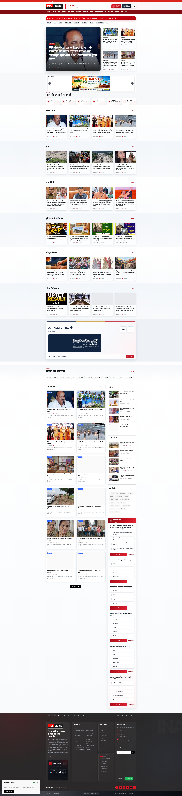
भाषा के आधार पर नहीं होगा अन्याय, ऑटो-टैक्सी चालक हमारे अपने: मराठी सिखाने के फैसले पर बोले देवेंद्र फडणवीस (79, 202)
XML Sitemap (104, 771)
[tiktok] (134, 787)
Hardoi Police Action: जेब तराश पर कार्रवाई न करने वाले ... (90, 475)
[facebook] (116, 787)
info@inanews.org (123, 736)
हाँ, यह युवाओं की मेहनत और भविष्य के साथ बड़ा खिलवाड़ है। (122, 533)
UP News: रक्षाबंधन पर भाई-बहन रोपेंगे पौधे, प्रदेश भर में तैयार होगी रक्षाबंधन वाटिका (110, 41)
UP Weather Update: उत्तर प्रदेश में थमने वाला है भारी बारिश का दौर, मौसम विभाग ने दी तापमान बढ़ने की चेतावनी (125, 130)
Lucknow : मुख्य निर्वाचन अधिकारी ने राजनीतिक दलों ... (127, 476)
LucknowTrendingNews (115, 505)
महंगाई (114, 654)
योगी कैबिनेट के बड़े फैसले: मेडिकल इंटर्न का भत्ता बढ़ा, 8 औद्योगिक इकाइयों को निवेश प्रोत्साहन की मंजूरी (102, 308)
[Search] (134, 6)
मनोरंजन (91, 11)
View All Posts (101, 387)
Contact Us (88, 749)
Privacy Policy (104, 761)
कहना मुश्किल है (116, 576)
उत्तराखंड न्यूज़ (97, 377)
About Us (122, 1)
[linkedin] (127, 787)
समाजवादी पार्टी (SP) (117, 687)
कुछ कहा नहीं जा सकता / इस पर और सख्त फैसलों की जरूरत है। (123, 549)
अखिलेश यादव (115, 623)
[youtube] (131, 787)
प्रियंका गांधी (115, 631)
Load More (74, 587)
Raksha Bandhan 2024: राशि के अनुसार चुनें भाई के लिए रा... (59, 571)
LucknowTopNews (114, 499)
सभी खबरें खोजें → (132, 371)
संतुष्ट (114, 595)
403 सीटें (54, 356)
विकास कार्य (115, 666)
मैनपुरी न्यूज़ (130, 377)
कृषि (122, 11)
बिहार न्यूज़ (74, 377)
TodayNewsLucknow (121, 502)
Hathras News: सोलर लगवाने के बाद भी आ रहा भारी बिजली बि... (59, 539)
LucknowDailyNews (124, 499)
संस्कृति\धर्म (85, 11)
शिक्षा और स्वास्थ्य (116, 662)
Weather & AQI (89, 733)
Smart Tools (118, 716)
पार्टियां (59, 356)
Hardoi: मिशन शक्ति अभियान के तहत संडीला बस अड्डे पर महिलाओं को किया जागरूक (84, 18)
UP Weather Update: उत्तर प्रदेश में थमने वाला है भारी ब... (90, 442)
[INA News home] (54, 6)
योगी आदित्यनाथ (116, 619)
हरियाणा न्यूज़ (106, 377)
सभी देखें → (133, 111)
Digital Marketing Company (90, 746)
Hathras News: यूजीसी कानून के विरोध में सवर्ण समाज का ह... (90, 539)
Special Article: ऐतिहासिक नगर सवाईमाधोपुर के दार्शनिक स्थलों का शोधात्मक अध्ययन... (124, 238)
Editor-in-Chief (89, 728)
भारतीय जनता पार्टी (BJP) (118, 683)
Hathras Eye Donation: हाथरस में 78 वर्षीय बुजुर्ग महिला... (89, 507)
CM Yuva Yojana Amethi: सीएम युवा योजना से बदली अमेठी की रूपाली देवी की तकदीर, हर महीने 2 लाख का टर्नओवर (102, 130)
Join (133, 752)
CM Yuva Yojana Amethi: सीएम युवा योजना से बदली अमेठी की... (60, 442)
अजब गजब (117, 11)
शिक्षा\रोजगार (78, 11)
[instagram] (124, 787)
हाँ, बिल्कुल (115, 564)
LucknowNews (118, 496)
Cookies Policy (104, 766)
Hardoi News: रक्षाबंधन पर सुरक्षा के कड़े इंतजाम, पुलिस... (58, 507)
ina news (130, 493)
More (126, 11)
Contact (134, 1)
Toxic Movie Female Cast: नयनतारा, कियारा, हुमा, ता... (126, 417)
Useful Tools (77, 733)
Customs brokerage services (79, 750)
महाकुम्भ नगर (122, 377)
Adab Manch (78, 742)
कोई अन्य (114, 636)
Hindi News (112, 508)
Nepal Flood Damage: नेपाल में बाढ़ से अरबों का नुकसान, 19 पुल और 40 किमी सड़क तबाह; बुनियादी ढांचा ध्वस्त (102, 166)
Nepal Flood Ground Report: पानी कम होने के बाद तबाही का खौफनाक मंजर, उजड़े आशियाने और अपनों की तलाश (79, 166)
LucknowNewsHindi (122, 508)
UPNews (126, 496)
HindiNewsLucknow (114, 511)
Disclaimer (103, 763)
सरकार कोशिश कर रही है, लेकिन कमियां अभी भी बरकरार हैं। (122, 543)
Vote (119, 554)
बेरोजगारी (114, 650)
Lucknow (112, 502)
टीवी (68, 377)
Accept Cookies (8, 791)
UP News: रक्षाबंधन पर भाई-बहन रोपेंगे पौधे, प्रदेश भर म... (90, 410)
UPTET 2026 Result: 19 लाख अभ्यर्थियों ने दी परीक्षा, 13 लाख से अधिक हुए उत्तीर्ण (55, 308)
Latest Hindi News (114, 493)
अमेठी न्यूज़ (123, 37)
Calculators (77, 735)
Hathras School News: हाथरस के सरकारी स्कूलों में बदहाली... (90, 571)
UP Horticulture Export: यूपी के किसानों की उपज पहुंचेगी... (59, 410)
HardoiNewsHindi (126, 505)
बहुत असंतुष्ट (115, 603)
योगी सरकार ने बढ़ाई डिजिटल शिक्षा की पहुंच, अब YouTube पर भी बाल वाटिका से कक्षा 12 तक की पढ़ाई (79, 308)
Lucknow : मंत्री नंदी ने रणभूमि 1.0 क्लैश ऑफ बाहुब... (127, 468)
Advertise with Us (128, 1)
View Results (131, 554)
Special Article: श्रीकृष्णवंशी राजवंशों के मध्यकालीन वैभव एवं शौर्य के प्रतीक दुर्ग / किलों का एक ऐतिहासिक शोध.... (79, 238)
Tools (48, 11)
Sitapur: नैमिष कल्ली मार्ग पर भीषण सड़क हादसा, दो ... (127, 392)
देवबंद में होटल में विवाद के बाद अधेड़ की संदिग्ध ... (127, 409)
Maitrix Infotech (95, 793)
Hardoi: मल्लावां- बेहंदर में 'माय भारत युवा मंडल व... (127, 459)
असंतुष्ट (114, 599)
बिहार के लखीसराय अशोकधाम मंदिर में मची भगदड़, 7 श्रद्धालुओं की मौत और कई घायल (125, 272)
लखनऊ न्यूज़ (52, 43)
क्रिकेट (62, 377)
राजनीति (63, 11)
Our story (51, 757)
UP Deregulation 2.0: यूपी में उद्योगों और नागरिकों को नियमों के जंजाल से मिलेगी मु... (128, 64)
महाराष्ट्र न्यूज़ (81, 377)
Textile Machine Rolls (90, 742)
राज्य (59, 11)
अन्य (113, 699)
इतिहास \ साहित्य (71, 11)
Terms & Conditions (105, 758)
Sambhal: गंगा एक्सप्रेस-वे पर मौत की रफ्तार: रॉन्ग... (127, 443)
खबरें (49, 356)
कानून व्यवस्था (115, 658)
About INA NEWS (79, 728)
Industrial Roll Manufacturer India (79, 746)
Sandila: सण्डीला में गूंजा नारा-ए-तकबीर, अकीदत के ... (126, 425)
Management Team (79, 730)
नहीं (113, 572)
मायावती (114, 627)
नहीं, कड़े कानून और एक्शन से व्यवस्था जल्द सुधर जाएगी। (122, 538)
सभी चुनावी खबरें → (130, 356)
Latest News (133, 716)
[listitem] (53, 101)
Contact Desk (125, 716)
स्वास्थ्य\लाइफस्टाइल (99, 11)
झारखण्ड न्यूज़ (114, 377)
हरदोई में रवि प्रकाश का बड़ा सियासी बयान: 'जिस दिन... (126, 451)
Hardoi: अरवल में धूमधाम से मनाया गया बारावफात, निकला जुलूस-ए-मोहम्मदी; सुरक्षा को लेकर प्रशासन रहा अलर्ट (79, 272)
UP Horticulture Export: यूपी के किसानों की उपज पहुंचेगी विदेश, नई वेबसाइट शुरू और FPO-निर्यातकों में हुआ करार (73, 53)
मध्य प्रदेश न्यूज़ (89, 377)
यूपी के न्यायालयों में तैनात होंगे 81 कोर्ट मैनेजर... (127, 400)
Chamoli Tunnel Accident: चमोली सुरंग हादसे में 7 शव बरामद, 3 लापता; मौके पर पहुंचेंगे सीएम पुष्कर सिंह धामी (85, 342)
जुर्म (105, 11)
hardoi (111, 496)
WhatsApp (129, 778)
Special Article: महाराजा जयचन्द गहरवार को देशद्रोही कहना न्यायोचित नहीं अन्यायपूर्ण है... (102, 238)
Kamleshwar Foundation (89, 738)
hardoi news (123, 493)
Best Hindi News (78, 738)
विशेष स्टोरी (110, 11)
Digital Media (89, 735)
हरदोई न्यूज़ (56, 377)
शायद (114, 568)
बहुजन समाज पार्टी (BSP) (118, 691)
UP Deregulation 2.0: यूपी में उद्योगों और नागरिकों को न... (59, 475)
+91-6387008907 (123, 732)
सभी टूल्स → (133, 95)
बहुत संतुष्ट (115, 590)
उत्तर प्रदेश (54, 11)
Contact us (120, 778)
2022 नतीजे (64, 356)
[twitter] (120, 787)
